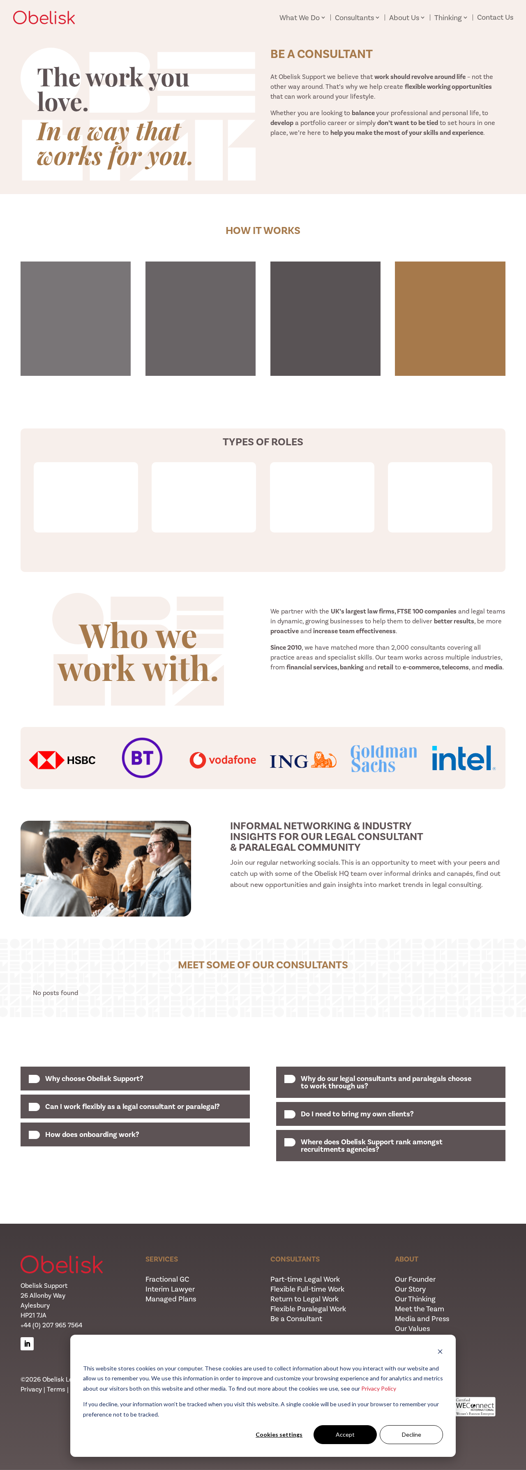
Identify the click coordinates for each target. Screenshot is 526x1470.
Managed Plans (170, 1298)
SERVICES (161, 1259)
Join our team (263, 550)
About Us (404, 17)
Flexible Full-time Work (307, 1289)
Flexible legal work (85, 474)
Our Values (412, 1328)
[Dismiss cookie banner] (440, 1352)
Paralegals (440, 474)
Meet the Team (419, 1308)
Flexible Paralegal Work (308, 1308)
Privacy (31, 1389)
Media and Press (422, 1318)
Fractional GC (167, 1279)
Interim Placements (204, 474)
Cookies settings (279, 1434)
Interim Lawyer (170, 1289)
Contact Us (495, 17)
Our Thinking (415, 1298)
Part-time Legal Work (305, 1279)
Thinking (448, 17)
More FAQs (263, 1194)
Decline (411, 1434)
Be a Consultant (296, 1318)
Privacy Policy (378, 1388)
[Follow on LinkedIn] (27, 1343)
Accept (345, 1434)
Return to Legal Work (304, 1298)
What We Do (299, 17)
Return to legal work (322, 474)
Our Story (410, 1289)
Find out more (261, 917)
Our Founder (415, 1279)
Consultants (354, 17)
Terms (56, 1389)
